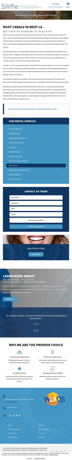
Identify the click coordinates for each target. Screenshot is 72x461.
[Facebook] (19, 416)
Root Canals (13, 165)
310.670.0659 (55, 7)
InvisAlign (12, 147)
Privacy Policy (12, 437)
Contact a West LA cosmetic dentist (22, 109)
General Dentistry (15, 152)
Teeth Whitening (14, 175)
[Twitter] (16, 416)
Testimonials (12, 433)
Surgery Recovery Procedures (19, 170)
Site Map (41, 437)
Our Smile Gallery (44, 429)
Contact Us (10, 299)
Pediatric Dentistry (15, 156)
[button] (68, 5)
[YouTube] (13, 416)
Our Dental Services (14, 429)
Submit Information (36, 226)
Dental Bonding (14, 133)
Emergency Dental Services (18, 138)
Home (10, 425)
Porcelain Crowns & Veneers (18, 161)
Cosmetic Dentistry (15, 129)
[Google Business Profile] (10, 416)
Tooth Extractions (15, 179)
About (41, 425)
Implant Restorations (16, 143)
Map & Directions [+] (11, 402)
